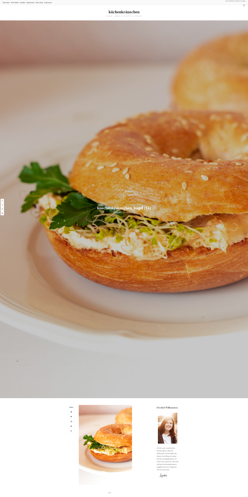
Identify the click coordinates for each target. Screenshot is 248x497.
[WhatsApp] (71, 426)
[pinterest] (2, 205)
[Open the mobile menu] (244, 5)
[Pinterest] (71, 416)
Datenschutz (30, 2)
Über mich (6, 2)
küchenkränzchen (124, 12)
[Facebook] (71, 412)
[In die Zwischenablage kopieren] (71, 431)
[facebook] (2, 201)
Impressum (48, 2)
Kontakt (22, 2)
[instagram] (2, 209)
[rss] (2, 213)
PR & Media (15, 2)
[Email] (71, 421)
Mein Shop (39, 2)
